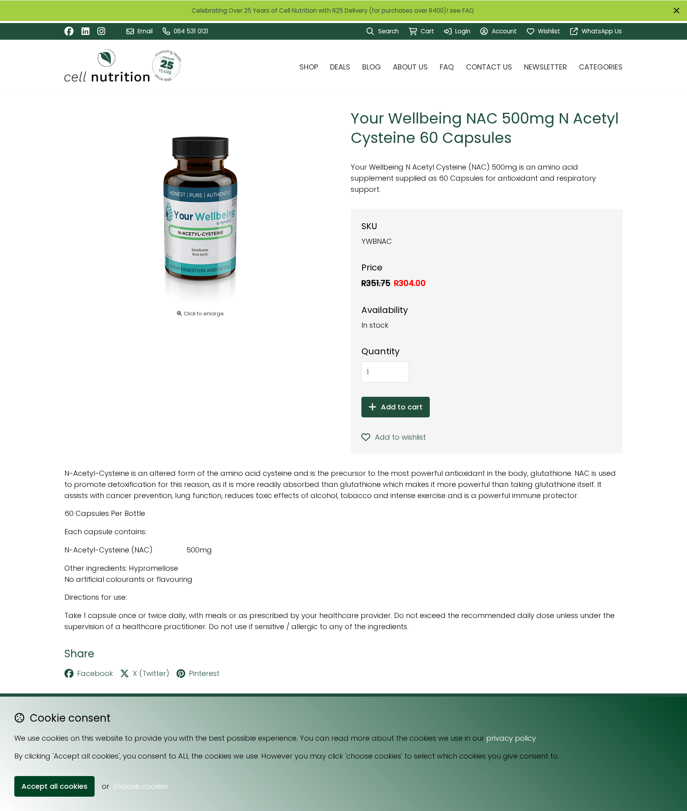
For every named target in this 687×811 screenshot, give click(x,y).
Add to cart (402, 407)
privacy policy (511, 738)
